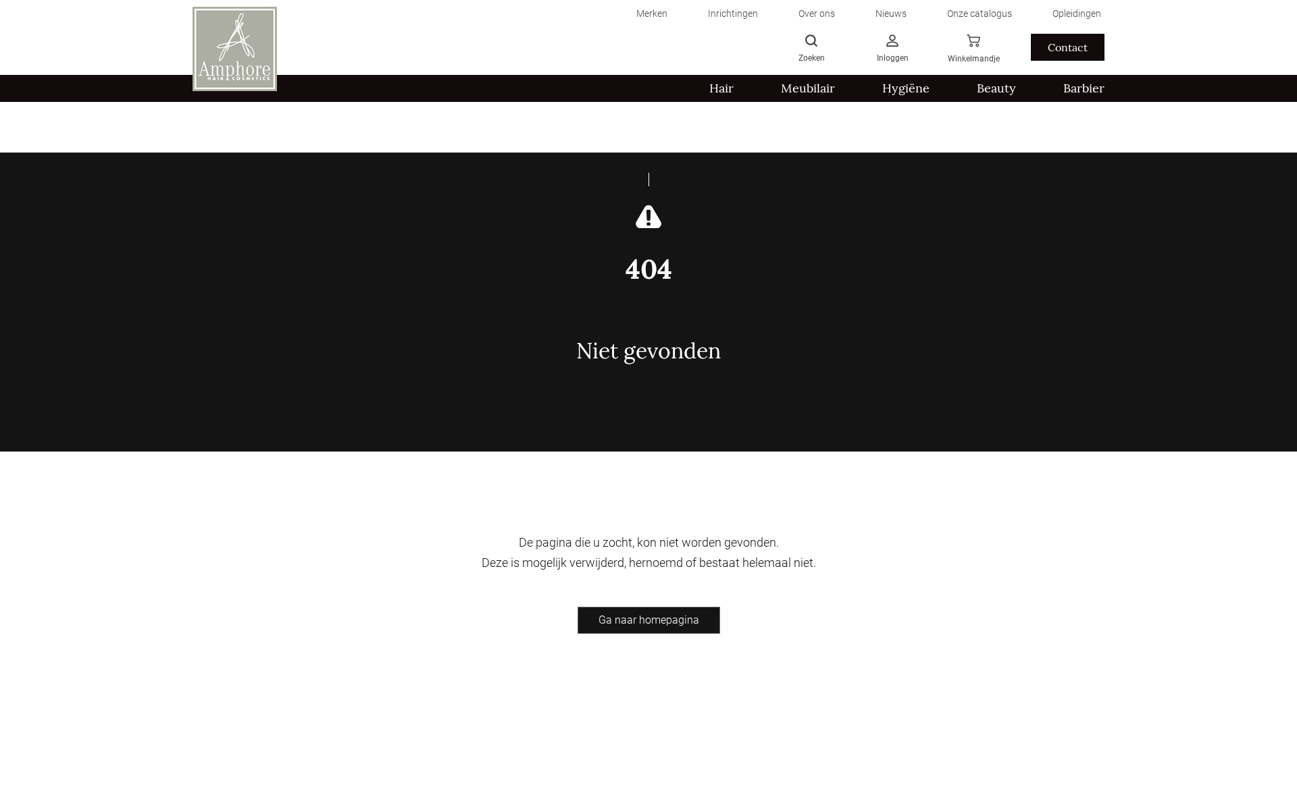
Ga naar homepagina (649, 620)
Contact (1068, 47)
